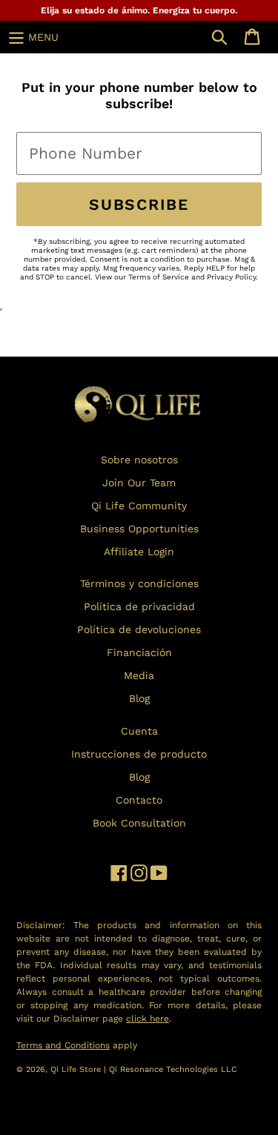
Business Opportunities (139, 529)
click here (147, 1018)
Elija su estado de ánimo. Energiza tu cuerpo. (139, 10)
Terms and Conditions (63, 1045)
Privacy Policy (231, 277)
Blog (139, 698)
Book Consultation (139, 823)
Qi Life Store (77, 1069)
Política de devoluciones (139, 629)
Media (139, 675)
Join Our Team (139, 483)
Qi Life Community (139, 506)
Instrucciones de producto (139, 754)
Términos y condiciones (139, 583)
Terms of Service (158, 277)
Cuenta (139, 731)
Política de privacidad (139, 606)
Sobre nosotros (139, 460)
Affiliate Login (139, 551)
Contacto (139, 800)
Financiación (139, 652)
